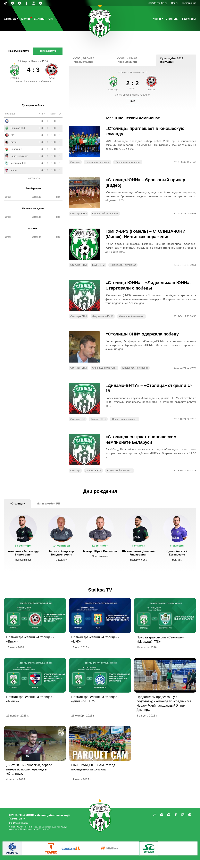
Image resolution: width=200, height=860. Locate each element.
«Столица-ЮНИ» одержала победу (142, 334)
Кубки (157, 18)
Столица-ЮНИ (78, 213)
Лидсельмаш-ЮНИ (102, 316)
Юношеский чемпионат (128, 162)
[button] (23, 539)
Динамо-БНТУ (98, 419)
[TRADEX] (51, 848)
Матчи (25, 18)
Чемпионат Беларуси (97, 162)
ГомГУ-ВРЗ (98, 265)
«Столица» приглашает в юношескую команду (145, 131)
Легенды (172, 18)
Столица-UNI (77, 419)
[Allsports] (12, 848)
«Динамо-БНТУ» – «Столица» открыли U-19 (148, 388)
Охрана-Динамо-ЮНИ (104, 367)
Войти (174, 3)
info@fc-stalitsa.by (157, 3)
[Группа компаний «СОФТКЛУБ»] (148, 848)
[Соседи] (70, 848)
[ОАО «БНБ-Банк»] (109, 848)
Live (132, 101)
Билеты (39, 18)
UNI (50, 18)
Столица (10, 18)
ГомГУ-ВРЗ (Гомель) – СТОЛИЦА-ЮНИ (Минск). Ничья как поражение (145, 234)
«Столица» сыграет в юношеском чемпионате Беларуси (141, 439)
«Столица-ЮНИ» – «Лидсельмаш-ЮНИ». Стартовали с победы (148, 285)
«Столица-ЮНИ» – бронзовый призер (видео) (145, 182)
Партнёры (189, 18)
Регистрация (189, 3)
